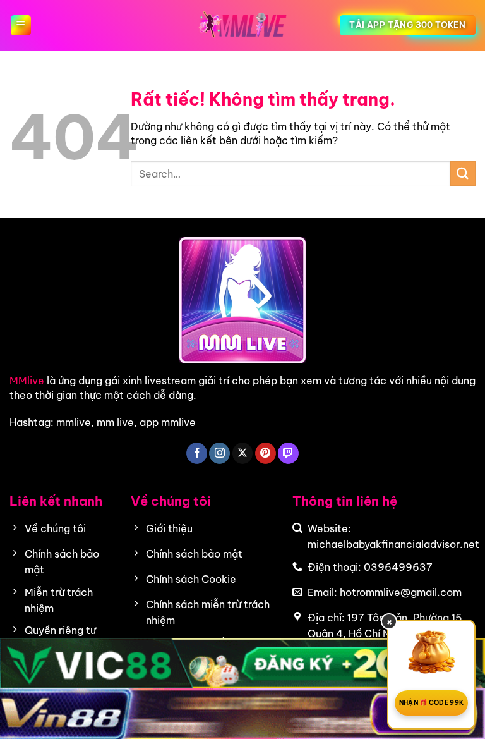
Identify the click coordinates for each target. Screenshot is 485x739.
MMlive (26, 380)
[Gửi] (463, 173)
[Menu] (21, 25)
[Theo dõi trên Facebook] (196, 453)
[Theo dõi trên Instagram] (219, 453)
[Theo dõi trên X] (242, 453)
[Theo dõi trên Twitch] (288, 453)
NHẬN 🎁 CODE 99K (431, 703)
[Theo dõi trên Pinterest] (265, 453)
